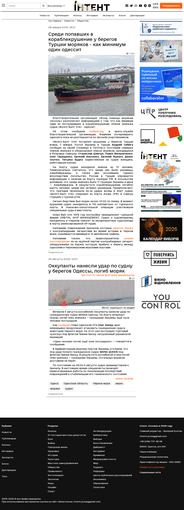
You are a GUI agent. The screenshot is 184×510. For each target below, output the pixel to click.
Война (51, 443)
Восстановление (102, 443)
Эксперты (108, 15)
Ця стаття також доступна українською (108, 275)
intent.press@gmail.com (153, 436)
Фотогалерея (55, 475)
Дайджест (99, 447)
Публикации (61, 15)
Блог (50, 439)
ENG (155, 7)
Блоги (122, 15)
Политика (99, 487)
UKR (155, 4)
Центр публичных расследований (112, 475)
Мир (95, 463)
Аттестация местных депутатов (67, 435)
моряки (55, 388)
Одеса (54, 383)
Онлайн (52, 487)
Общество (83, 21)
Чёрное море (101, 383)
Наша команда (148, 451)
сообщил (64, 325)
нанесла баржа (123, 228)
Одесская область (76, 383)
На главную (54, 21)
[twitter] (131, 5)
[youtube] (140, 5)
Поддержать (171, 5)
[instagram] (136, 5)
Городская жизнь (58, 447)
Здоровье (53, 451)
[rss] (149, 5)
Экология (53, 479)
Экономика (99, 479)
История (53, 455)
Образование (100, 483)
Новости (45, 15)
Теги (4, 476)
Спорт (51, 491)
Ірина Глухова (124, 378)
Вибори (97, 439)
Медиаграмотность (104, 459)
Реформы (99, 471)
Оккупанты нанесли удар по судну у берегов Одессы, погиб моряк (90, 268)
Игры (51, 483)
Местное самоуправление (63, 463)
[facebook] (127, 5)
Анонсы (77, 15)
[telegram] (145, 5)
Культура (53, 459)
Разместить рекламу (152, 467)
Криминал (99, 455)
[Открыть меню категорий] (3, 5)
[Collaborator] (161, 84)
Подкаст (98, 467)
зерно (119, 383)
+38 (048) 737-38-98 (151, 441)
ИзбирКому (96, 131)
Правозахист (55, 471)
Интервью (92, 15)
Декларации (137, 15)
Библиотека (100, 435)
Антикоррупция (102, 431)
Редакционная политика (154, 457)
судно (69, 388)
